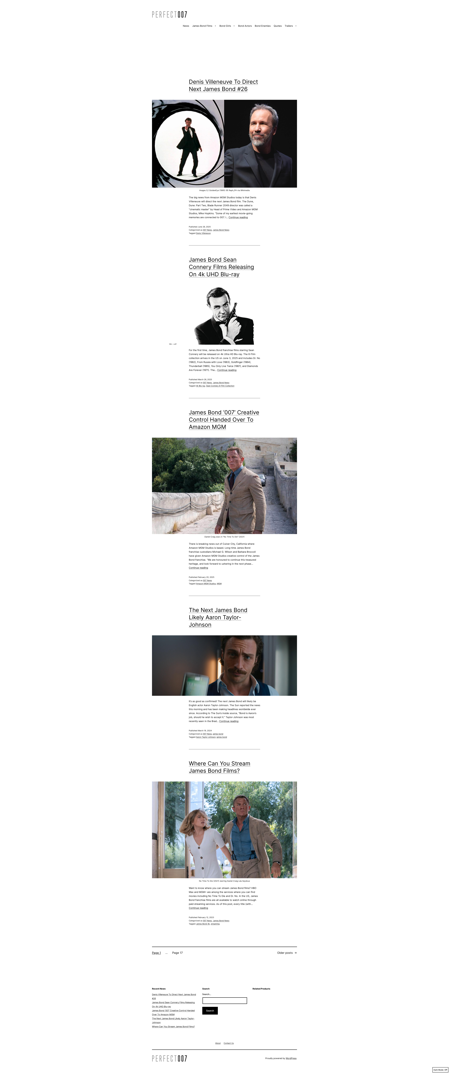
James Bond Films (202, 25)
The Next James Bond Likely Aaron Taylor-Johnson (218, 617)
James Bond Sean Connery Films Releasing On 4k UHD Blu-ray (221, 267)
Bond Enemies (263, 25)
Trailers (289, 25)
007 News (207, 230)
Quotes (278, 25)
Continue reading (238, 217)
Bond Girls (225, 25)
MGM (219, 583)
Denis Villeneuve (203, 233)
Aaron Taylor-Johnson (206, 737)
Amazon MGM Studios (206, 583)
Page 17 (177, 952)
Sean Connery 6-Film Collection (220, 386)
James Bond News (221, 230)
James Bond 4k (203, 924)
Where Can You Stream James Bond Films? (173, 1026)
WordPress (291, 1058)
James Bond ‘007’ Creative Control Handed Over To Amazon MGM (224, 419)
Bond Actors (245, 25)
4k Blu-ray (200, 386)
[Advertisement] (224, 57)
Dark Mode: (439, 1070)
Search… (206, 994)
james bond (218, 734)
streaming (215, 924)
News (186, 25)
